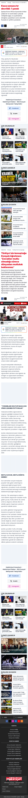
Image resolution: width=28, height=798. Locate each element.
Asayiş (9, 2)
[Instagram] (13, 721)
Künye (4, 789)
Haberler (3, 2)
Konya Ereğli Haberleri (14, 769)
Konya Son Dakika (14, 738)
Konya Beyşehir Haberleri (14, 773)
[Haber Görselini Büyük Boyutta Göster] (14, 37)
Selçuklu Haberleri (14, 762)
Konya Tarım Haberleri (14, 753)
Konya (9, 250)
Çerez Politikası (6, 791)
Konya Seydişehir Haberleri (14, 771)
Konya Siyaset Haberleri (14, 745)
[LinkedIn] (16, 721)
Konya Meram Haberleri (14, 767)
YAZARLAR (20, 717)
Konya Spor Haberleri (14, 749)
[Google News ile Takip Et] (23, 46)
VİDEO (5, 717)
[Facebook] (7, 721)
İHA (8, 46)
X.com (15, 113)
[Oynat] (14, 313)
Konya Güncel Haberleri (14, 755)
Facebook (15, 108)
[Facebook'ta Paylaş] (2, 26)
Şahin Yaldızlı (7, 323)
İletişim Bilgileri (18, 787)
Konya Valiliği (14, 729)
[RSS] (22, 721)
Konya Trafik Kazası (14, 736)
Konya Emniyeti (14, 731)
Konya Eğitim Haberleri (14, 751)
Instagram (15, 119)
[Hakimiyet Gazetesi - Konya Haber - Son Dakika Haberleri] (14, 779)
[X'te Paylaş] (5, 26)
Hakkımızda (5, 787)
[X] (10, 721)
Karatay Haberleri (14, 765)
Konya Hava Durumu (14, 734)
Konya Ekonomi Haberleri (14, 747)
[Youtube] (19, 721)
